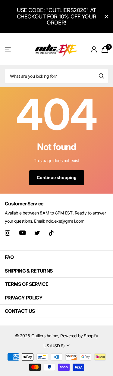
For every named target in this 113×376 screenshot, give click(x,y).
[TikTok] (51, 233)
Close (106, 16)
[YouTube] (22, 233)
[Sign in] (94, 49)
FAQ (9, 257)
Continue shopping (57, 177)
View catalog (8, 49)
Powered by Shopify (79, 335)
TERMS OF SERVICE (27, 284)
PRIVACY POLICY (23, 298)
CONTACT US (20, 311)
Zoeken (101, 76)
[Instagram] (7, 233)
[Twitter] (37, 233)
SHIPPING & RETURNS (28, 271)
